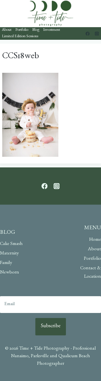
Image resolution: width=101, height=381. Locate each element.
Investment (51, 30)
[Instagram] (97, 33)
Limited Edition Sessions (20, 37)
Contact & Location (90, 273)
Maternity (9, 253)
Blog (35, 30)
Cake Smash (11, 244)
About (7, 30)
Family (6, 263)
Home (95, 240)
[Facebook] (88, 33)
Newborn (9, 272)
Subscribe (51, 326)
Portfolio (21, 30)
